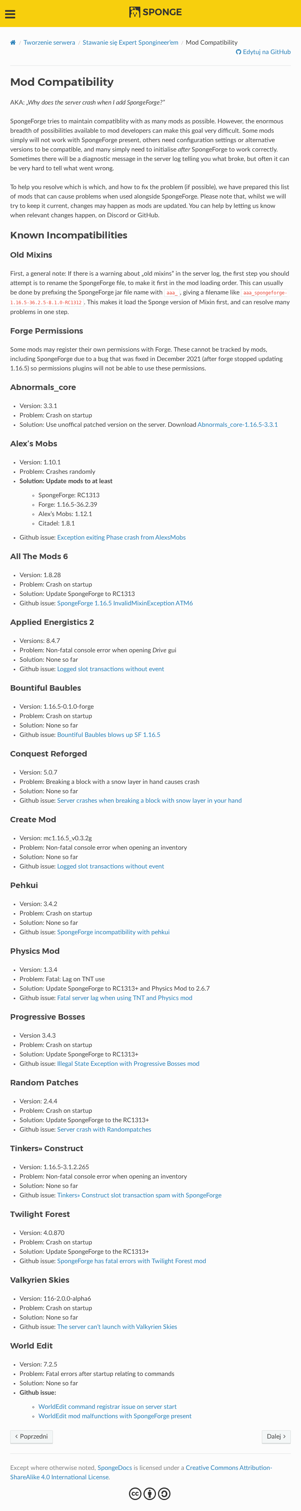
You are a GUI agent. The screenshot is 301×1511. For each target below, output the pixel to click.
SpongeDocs (115, 1468)
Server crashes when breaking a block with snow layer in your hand (149, 801)
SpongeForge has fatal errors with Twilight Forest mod (131, 1261)
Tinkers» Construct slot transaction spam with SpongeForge (139, 1195)
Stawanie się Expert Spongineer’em (130, 43)
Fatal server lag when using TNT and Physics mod (124, 998)
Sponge (162, 12)
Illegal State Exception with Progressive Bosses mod (128, 1064)
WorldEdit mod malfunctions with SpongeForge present (115, 1416)
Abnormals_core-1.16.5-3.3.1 (238, 425)
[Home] (13, 42)
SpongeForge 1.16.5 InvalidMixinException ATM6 (125, 603)
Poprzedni (33, 1436)
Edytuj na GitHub (266, 52)
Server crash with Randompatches (104, 1129)
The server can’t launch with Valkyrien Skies (117, 1327)
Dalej (275, 1436)
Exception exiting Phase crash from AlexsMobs (121, 537)
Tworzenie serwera (49, 43)
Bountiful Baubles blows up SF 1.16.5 (108, 735)
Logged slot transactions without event (110, 669)
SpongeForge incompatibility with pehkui (113, 932)
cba (150, 1494)
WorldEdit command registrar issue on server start (107, 1407)
